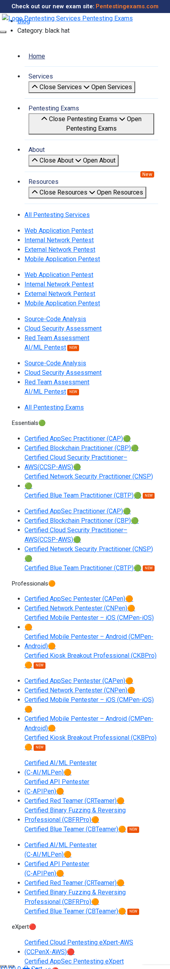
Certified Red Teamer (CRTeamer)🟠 (75, 800)
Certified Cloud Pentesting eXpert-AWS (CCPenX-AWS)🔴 (79, 947)
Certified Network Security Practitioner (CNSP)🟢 (89, 481)
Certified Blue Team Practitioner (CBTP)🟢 (83, 495)
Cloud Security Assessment (63, 328)
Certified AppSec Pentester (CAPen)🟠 (79, 598)
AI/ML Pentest (45, 347)
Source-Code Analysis (55, 319)
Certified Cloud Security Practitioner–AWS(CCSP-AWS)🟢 (76, 462)
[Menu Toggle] (3, 32)
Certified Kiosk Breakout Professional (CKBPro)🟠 (91, 660)
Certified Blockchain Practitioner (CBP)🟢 (82, 448)
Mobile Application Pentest (62, 259)
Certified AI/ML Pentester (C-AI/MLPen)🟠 (61, 767)
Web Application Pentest (59, 230)
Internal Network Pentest (59, 240)
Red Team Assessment (57, 338)
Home (36, 56)
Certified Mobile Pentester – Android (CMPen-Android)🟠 (89, 641)
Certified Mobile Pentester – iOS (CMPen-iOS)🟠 (89, 622)
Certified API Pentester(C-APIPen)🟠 (57, 786)
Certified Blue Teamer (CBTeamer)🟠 (75, 829)
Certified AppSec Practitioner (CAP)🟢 (78, 438)
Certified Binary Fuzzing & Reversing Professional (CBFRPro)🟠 (75, 814)
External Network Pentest (60, 249)
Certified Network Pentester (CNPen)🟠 (80, 608)
